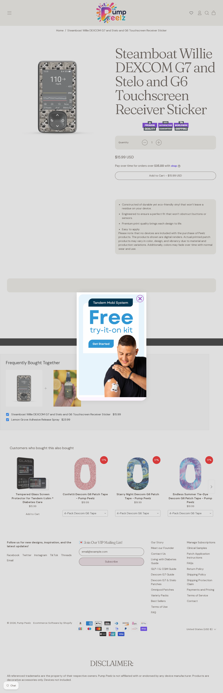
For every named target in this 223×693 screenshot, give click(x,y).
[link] (111, 344)
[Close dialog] (140, 298)
